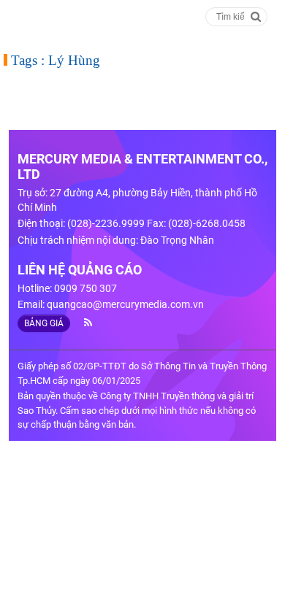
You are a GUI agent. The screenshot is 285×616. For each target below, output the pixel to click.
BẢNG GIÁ (44, 323)
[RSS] (82, 322)
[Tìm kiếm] (256, 15)
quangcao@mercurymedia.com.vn (125, 304)
